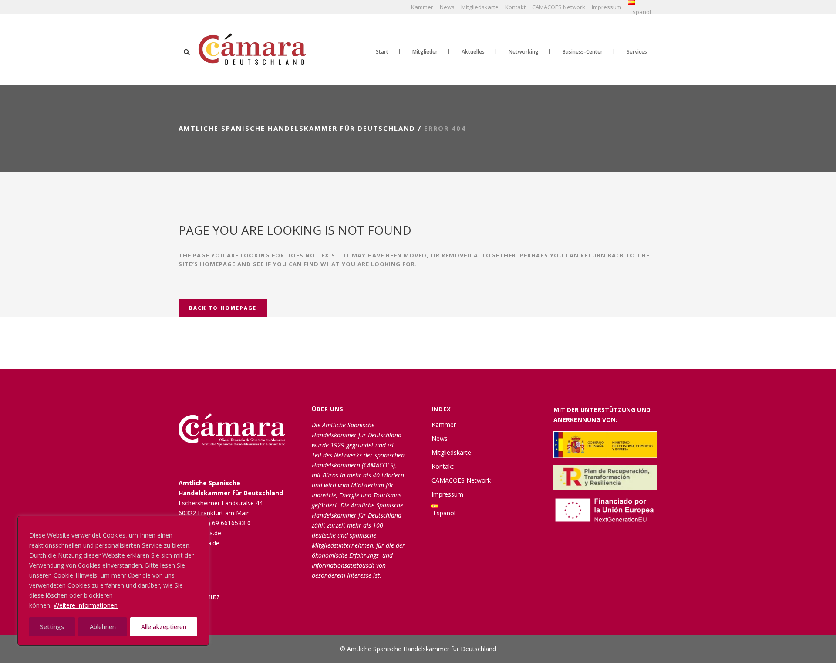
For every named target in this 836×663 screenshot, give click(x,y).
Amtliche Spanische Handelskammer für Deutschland (297, 128)
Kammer (422, 7)
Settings (52, 626)
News (447, 7)
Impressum (606, 7)
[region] (113, 581)
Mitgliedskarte (480, 7)
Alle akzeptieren (163, 626)
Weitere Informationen (86, 605)
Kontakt (515, 7)
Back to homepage (222, 307)
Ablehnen (103, 626)
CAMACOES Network (558, 7)
